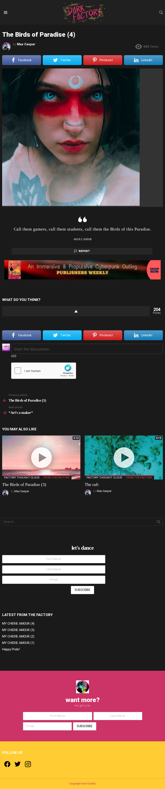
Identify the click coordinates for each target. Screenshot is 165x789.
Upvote (76, 311)
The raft (92, 484)
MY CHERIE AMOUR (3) (18, 630)
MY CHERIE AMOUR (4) (18, 623)
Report (84, 251)
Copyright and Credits (82, 783)
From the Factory (57, 477)
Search (158, 522)
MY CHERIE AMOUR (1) (18, 643)
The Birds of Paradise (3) (24, 484)
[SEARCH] (161, 12)
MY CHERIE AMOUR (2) (18, 636)
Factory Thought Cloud (22, 477)
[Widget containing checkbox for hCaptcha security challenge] (43, 371)
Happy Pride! (11, 649)
